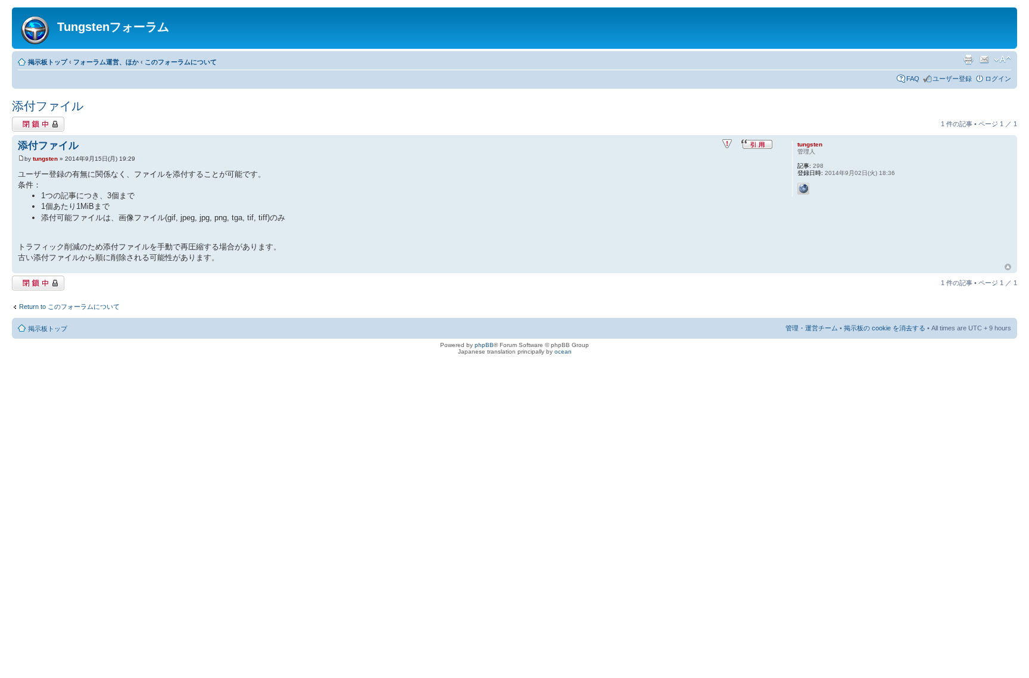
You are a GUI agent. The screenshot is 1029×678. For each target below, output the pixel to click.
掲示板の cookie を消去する (884, 328)
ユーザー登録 (952, 78)
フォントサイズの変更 (1002, 59)
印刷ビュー (968, 59)
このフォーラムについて (181, 61)
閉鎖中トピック (35, 120)
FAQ (912, 78)
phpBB (484, 345)
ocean (563, 351)
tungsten (45, 158)
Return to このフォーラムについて (69, 306)
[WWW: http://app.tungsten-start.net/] (803, 189)
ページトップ (1008, 267)
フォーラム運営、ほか (106, 61)
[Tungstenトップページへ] (36, 28)
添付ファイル (47, 106)
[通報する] (727, 144)
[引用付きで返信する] (757, 144)
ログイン (998, 78)
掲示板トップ (47, 61)
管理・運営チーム (811, 328)
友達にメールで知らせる (984, 59)
